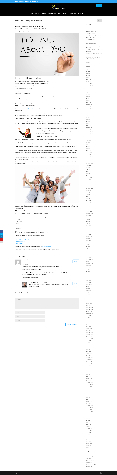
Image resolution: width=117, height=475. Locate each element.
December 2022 (89, 156)
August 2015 (88, 340)
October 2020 (89, 211)
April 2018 (88, 273)
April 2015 (88, 349)
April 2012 (88, 422)
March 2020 (88, 225)
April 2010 (88, 447)
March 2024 (88, 125)
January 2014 (88, 380)
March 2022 (88, 175)
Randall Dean (88, 57)
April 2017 (88, 298)
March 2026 (88, 79)
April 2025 (88, 100)
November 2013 (89, 384)
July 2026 (88, 71)
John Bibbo (88, 49)
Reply (75, 261)
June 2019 (88, 244)
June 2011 (88, 434)
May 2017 (88, 296)
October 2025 (89, 87)
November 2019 (89, 234)
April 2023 (88, 148)
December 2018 (89, 257)
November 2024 (89, 110)
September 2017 (89, 288)
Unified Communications (91, 464)
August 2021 (88, 190)
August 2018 (88, 265)
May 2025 (88, 98)
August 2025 (88, 92)
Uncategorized (89, 462)
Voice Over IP (89, 466)
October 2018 (89, 261)
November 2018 (89, 259)
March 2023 (88, 150)
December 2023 (89, 131)
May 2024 (88, 121)
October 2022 (89, 161)
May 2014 (88, 372)
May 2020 (88, 221)
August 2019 (88, 240)
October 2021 (89, 186)
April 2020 (88, 223)
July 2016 (88, 317)
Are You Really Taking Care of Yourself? (24, 238)
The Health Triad (19, 243)
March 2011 (88, 441)
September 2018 (89, 263)
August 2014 (88, 365)
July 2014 (88, 368)
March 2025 (88, 102)
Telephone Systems (90, 460)
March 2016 (88, 326)
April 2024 (88, 123)
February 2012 (89, 426)
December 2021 (89, 181)
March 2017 (88, 301)
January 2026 (88, 81)
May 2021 (88, 196)
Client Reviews (51, 13)
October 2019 (89, 236)
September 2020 (89, 213)
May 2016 (88, 322)
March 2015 (88, 351)
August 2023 (88, 140)
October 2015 (89, 336)
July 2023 (88, 142)
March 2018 (88, 276)
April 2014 (88, 374)
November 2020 (89, 209)
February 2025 (89, 104)
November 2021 (89, 184)
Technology (88, 458)
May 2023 (88, 146)
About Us (37, 13)
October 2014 (89, 361)
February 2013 (89, 401)
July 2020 (88, 217)
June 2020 (88, 219)
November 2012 (89, 407)
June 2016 (88, 319)
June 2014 (88, 370)
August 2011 (88, 432)
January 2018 (88, 280)
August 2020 (88, 215)
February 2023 (89, 152)
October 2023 (89, 135)
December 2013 (89, 382)
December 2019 (89, 232)
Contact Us (72, 13)
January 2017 (88, 305)
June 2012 (88, 418)
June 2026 (88, 73)
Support (64, 13)
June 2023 (88, 144)
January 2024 (88, 129)
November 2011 (89, 430)
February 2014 (89, 378)
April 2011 (88, 439)
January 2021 (88, 205)
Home (31, 13)
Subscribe (98, 5)
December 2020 (89, 207)
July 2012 (88, 416)
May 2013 (88, 395)
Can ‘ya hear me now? (90, 39)
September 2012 (89, 411)
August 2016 (88, 315)
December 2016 (89, 307)
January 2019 (88, 255)
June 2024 (88, 119)
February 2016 (89, 328)
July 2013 (88, 390)
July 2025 (88, 94)
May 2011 (88, 436)
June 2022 (88, 169)
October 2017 (89, 286)
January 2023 (88, 154)
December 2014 (89, 357)
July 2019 (88, 242)
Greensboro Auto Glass (91, 60)
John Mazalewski (26, 259)
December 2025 (89, 83)
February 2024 (89, 127)
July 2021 (88, 192)
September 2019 (89, 238)
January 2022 (88, 179)
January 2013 (88, 403)
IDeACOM (88, 454)
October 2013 (89, 386)
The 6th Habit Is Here (20, 241)
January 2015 (88, 355)
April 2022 (88, 173)
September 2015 (89, 338)
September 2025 (89, 90)
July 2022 (88, 167)
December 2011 (89, 428)
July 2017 (88, 292)
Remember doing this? (90, 27)
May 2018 (88, 271)
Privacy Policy (81, 13)
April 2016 (88, 324)
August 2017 (88, 290)
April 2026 (88, 77)
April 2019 (88, 248)
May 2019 (88, 246)
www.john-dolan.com (46, 246)
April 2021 (88, 198)
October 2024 (89, 113)
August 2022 (88, 165)
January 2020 (88, 230)
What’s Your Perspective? (91, 33)
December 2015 (89, 332)
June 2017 (88, 294)
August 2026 (88, 69)
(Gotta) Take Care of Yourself (22, 239)
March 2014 (88, 376)
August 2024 (88, 115)
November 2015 (89, 334)
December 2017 (89, 282)
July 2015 (88, 342)
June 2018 (88, 269)
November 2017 (89, 284)
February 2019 (89, 253)
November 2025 (89, 85)
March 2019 (88, 250)
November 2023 (89, 133)
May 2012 (88, 420)
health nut (30, 108)
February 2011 (89, 443)
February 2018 (89, 278)
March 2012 (88, 424)
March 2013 (88, 399)
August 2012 (88, 413)
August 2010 (88, 445)
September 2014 (89, 363)
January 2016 (88, 330)
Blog (59, 13)
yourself (55, 113)
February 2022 (89, 177)
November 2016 (89, 309)
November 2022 (89, 158)
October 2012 (89, 409)
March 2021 (88, 200)
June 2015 (88, 345)
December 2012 (89, 405)
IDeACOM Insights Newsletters (93, 456)
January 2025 (88, 106)
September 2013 (89, 388)
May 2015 (88, 347)
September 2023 (89, 138)
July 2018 (88, 267)
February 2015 (89, 353)
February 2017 (89, 303)
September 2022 (89, 163)
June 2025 (88, 96)
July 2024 (88, 117)
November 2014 (89, 359)
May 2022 (88, 171)
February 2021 (89, 202)
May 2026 (88, 75)
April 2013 (88, 397)
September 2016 (89, 313)
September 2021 (89, 188)
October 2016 (89, 311)
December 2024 (89, 108)
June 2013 (88, 393)
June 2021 (88, 194)
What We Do (43, 13)
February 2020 (89, 227)
